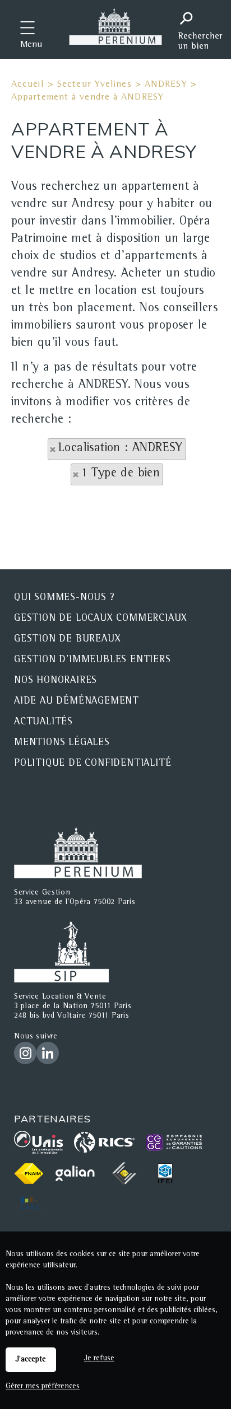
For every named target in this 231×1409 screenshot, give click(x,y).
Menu (31, 45)
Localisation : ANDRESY (120, 449)
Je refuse (99, 1359)
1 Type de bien (120, 474)
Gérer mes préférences (43, 1387)
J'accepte (31, 1360)
